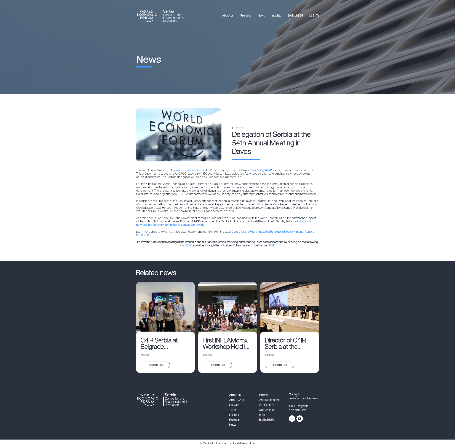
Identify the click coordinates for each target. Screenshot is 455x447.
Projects (245, 15)
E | (314, 15)
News (261, 15)
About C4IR (236, 400)
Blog (262, 415)
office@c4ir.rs (297, 410)
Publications (266, 405)
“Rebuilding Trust (260, 170)
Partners (234, 415)
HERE (188, 245)
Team (232, 410)
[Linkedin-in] (292, 418)
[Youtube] (299, 418)
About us (227, 15)
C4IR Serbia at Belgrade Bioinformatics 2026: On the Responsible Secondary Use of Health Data (164, 343)
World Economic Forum (190, 170)
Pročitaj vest (155, 365)
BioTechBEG (295, 15)
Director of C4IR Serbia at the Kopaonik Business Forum (289, 343)
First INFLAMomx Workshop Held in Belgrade (225, 343)
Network (234, 405)
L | (310, 15)
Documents (266, 410)
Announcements (269, 400)
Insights (276, 15)
